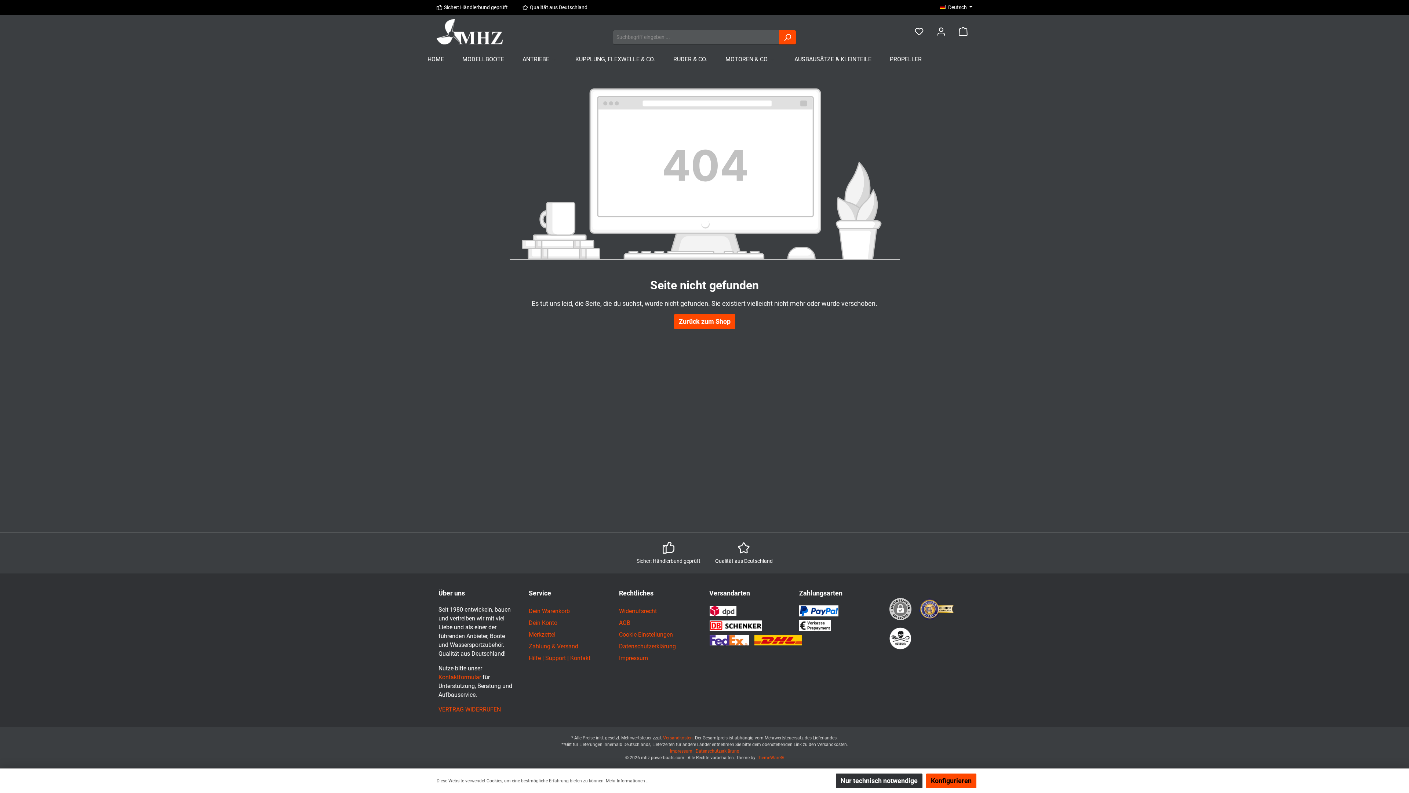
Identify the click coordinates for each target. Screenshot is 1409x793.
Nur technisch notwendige (879, 781)
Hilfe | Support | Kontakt (559, 658)
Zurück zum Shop (705, 321)
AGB (624, 622)
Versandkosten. (679, 738)
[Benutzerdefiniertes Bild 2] (900, 638)
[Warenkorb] (963, 31)
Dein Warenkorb (549, 611)
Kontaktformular (459, 677)
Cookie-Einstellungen (646, 634)
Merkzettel (542, 634)
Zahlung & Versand (553, 646)
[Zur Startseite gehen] (470, 32)
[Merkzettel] (919, 31)
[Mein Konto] (941, 31)
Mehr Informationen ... (627, 780)
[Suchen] (787, 37)
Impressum (633, 658)
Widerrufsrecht (638, 611)
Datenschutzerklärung (647, 646)
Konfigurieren (951, 781)
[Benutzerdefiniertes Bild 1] (937, 609)
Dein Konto (543, 622)
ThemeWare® (770, 757)
